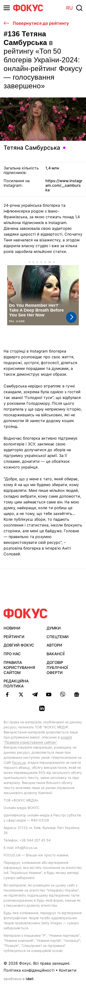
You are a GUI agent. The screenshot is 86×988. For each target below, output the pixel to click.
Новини (12, 628)
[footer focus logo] (26, 613)
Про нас (12, 653)
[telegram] (35, 694)
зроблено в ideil (19, 979)
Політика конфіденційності (29, 970)
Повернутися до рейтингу (40, 23)
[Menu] (7, 8)
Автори (54, 645)
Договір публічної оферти (57, 667)
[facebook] (7, 694)
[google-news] (76, 694)
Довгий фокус (19, 645)
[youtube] (48, 694)
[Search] (79, 8)
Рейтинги (14, 636)
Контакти (67, 970)
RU (69, 8)
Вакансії (55, 653)
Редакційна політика (16, 683)
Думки (54, 628)
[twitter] (21, 694)
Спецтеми (58, 636)
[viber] (62, 694)
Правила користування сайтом (19, 667)
